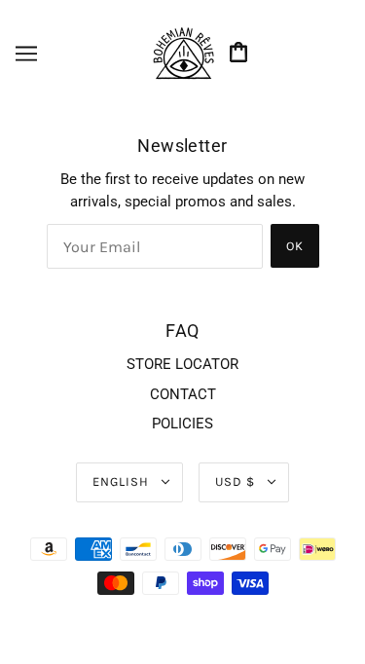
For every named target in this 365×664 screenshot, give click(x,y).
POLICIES (182, 423)
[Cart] (241, 54)
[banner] (183, 52)
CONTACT (183, 394)
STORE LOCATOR (182, 364)
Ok (295, 246)
